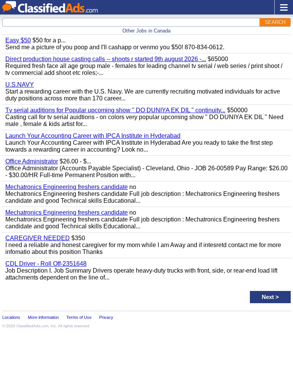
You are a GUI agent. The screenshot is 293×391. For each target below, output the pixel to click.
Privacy (106, 317)
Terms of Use (79, 317)
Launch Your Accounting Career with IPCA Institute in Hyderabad (92, 135)
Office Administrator (31, 161)
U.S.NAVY (19, 84)
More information (43, 317)
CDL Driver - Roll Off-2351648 (46, 263)
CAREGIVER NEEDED (37, 238)
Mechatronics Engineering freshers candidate (66, 187)
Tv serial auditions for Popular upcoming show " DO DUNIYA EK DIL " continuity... (115, 110)
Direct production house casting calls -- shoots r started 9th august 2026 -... (105, 59)
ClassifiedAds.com (32, 326)
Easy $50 (18, 40)
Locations (11, 317)
